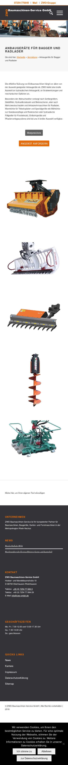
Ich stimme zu (24, 751)
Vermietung (32, 57)
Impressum (11, 672)
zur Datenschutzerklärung (34, 758)
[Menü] (58, 12)
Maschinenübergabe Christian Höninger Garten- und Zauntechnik (28, 552)
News (8, 660)
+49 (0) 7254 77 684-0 (23, 588)
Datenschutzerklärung (16, 677)
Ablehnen (46, 751)
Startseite (21, 57)
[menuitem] (21, 3)
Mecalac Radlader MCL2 (14, 546)
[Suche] (49, 12)
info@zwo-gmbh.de (20, 595)
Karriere (9, 666)
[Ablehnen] (63, 744)
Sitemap (9, 683)
